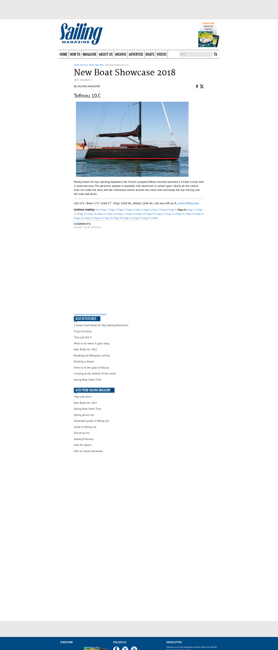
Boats (150, 54)
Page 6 (147, 209)
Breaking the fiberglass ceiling (92, 355)
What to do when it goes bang (91, 343)
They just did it (83, 337)
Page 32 (138, 218)
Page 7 (156, 209)
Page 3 (121, 209)
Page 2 (113, 209)
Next (155, 218)
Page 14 (92, 213)
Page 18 (131, 213)
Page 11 (192, 209)
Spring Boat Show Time (87, 379)
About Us (106, 54)
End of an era (81, 433)
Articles (84, 65)
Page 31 (128, 218)
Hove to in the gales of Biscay (91, 367)
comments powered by (90, 314)
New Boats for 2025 (85, 349)
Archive (120, 54)
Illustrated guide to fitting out (91, 421)
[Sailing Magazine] (81, 34)
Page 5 (138, 209)
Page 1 (104, 209)
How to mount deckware (88, 451)
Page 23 (180, 213)
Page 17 (121, 213)
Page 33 (148, 218)
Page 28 (98, 218)
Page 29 (108, 218)
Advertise (136, 54)
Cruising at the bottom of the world (95, 373)
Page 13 (82, 213)
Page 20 (151, 213)
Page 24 (190, 213)
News (91, 65)
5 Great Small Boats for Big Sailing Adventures (101, 325)
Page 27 (89, 218)
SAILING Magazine (88, 86)
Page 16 (112, 213)
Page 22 (170, 213)
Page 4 (130, 209)
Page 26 (79, 218)
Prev (97, 209)
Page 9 (172, 209)
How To (75, 54)
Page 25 (200, 213)
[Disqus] (113, 271)
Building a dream (84, 361)
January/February (84, 439)
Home (63, 54)
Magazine (90, 54)
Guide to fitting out (85, 427)
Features (99, 65)
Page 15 (102, 213)
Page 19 (141, 213)
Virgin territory (83, 331)
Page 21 (161, 213)
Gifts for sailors (83, 445)
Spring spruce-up (84, 415)
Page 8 (164, 209)
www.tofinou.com (188, 203)
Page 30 (118, 218)
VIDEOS (162, 54)
